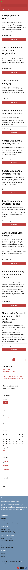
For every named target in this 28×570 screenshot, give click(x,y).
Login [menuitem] (3, 9)
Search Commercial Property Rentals (12, 142)
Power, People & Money (9, 371)
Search (5, 402)
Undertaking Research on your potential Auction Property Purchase (13, 317)
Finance (3, 556)
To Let (3, 520)
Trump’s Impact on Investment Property (14, 376)
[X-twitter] (21, 568)
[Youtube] (18, 568)
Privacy (7, 561)
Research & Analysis (6, 538)
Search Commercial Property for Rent (12, 172)
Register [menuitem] (9, 9)
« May (4, 450)
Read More (14, 39)
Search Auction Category (10, 82)
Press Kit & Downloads (7, 547)
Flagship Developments (7, 531)
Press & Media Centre (7, 546)
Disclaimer (18, 561)
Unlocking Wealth (7, 369)
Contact (3, 555)
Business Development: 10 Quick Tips (13, 378)
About (3, 553)
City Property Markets (7, 540)
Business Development (11, 490)
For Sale (3, 518)
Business (5, 414)
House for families (19, 490)
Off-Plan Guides (5, 529)
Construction (6, 418)
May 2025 (5, 461)
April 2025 (5, 465)
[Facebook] (26, 568)
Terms (3, 561)
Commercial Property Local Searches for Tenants (13, 274)
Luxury (4, 492)
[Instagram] (23, 568)
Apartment (5, 490)
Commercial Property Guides (9, 522)
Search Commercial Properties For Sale (12, 112)
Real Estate (6, 422)
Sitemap (3, 563)
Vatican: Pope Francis (9, 374)
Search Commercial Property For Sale (12, 202)
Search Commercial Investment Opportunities (12, 50)
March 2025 (6, 469)
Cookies (12, 561)
